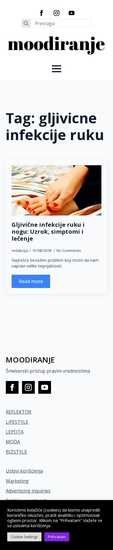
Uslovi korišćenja (24, 471)
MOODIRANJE (30, 359)
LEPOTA (14, 432)
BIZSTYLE (16, 452)
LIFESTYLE (17, 422)
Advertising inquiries (28, 491)
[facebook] (41, 13)
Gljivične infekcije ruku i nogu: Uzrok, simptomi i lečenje (48, 231)
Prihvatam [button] (57, 536)
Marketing (17, 481)
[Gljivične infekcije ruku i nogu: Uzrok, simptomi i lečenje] (56, 190)
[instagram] (56, 13)
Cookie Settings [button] (24, 536)
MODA (13, 441)
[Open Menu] (56, 68)
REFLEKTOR (18, 412)
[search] (26, 23)
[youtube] (71, 13)
